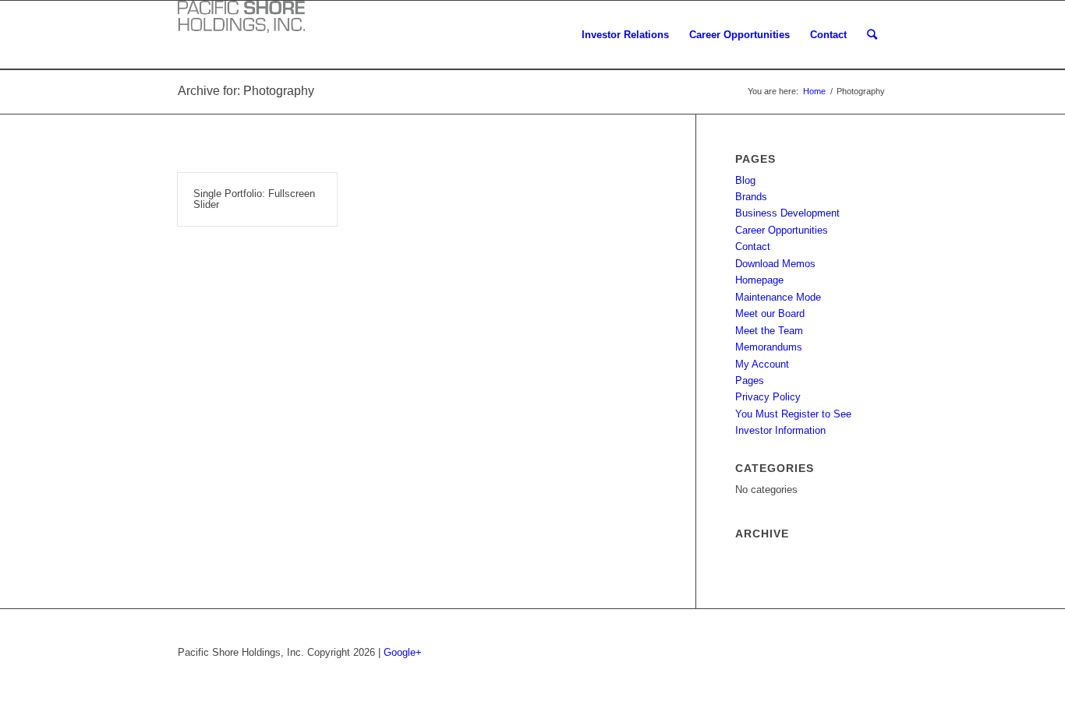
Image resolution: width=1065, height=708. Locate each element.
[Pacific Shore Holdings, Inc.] (241, 20)
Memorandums (768, 347)
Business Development (787, 213)
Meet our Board (770, 313)
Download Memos (775, 263)
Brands (751, 197)
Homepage (759, 280)
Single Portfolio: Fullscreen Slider (254, 199)
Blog (745, 180)
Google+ (403, 652)
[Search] (872, 35)
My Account (762, 364)
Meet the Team (769, 330)
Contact (752, 246)
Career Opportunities (781, 230)
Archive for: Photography (246, 90)
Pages (749, 380)
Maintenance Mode (778, 297)
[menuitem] (625, 35)
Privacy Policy (768, 397)
